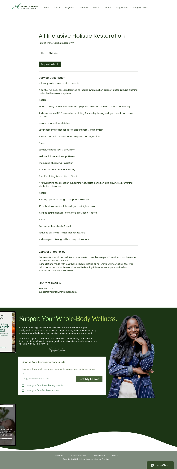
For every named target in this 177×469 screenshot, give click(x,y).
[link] (50, 64)
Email (25, 373)
